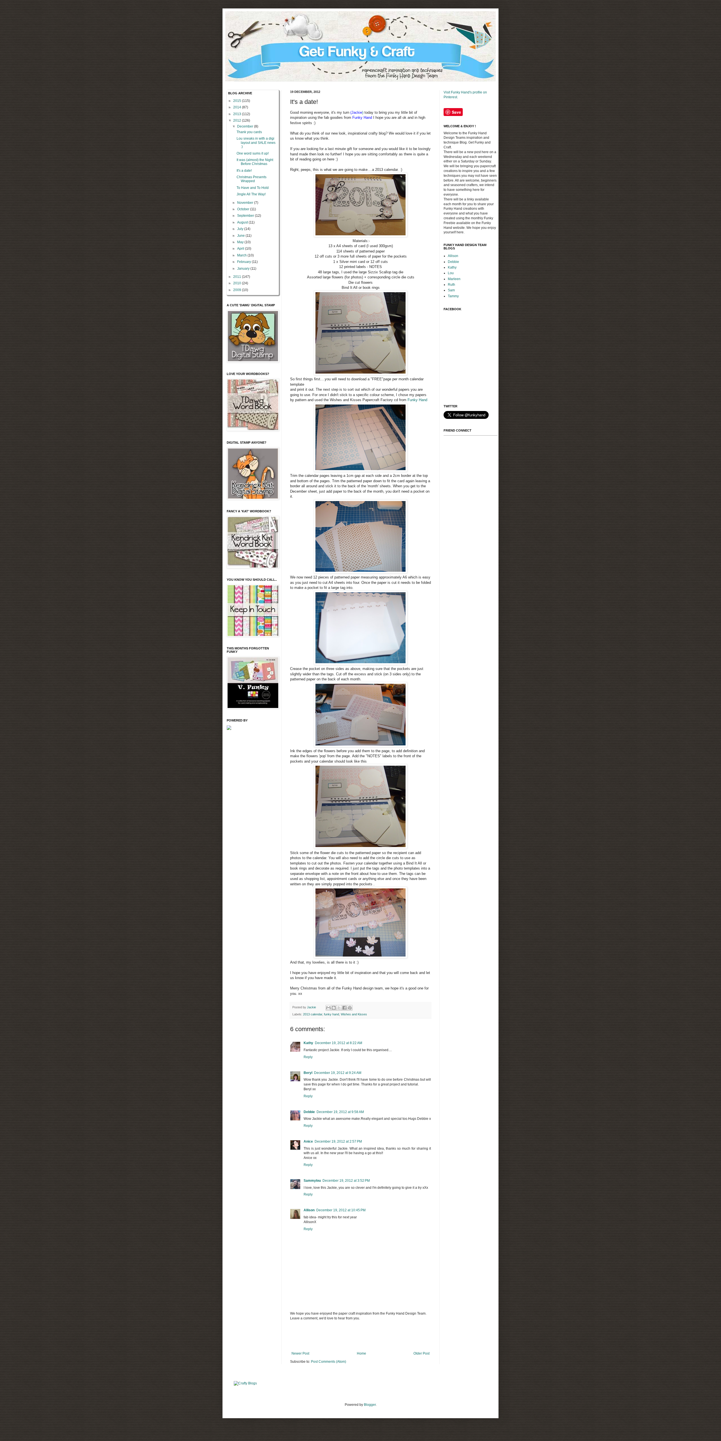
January (243, 269)
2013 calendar (312, 1014)
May (240, 242)
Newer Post (300, 1353)
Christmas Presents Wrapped (251, 179)
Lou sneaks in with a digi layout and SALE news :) (256, 143)
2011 (237, 277)
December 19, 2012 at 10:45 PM (341, 1210)
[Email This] (328, 1008)
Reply (308, 1057)
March (242, 255)
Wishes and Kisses (354, 1014)
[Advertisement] (360, 1336)
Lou (451, 273)
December (245, 126)
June (241, 236)
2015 (237, 101)
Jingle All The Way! (251, 194)
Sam (451, 290)
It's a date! (244, 171)
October (243, 209)
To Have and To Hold (253, 188)
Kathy (308, 1043)
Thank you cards (249, 132)
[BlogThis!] (334, 1008)
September (246, 216)
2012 (237, 120)
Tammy (453, 296)
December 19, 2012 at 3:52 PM (346, 1181)
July (240, 229)
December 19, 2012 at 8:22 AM (338, 1043)
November (245, 203)
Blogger (370, 1405)
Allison (309, 1210)
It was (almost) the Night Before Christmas (255, 162)
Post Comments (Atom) (328, 1362)
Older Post (421, 1353)
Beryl (308, 1073)
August (243, 222)
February (244, 262)
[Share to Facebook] (344, 1008)
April (241, 249)
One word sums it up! (253, 153)
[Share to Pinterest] (350, 1008)
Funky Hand (417, 400)
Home (361, 1353)
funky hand (331, 1014)
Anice (308, 1141)
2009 (237, 290)
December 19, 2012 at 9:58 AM (340, 1112)
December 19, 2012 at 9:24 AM (337, 1073)
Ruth (451, 285)
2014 (237, 107)
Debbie (309, 1112)
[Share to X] (339, 1008)
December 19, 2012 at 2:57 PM (338, 1141)
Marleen (454, 279)
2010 (237, 283)
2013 (237, 114)
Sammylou (312, 1181)
